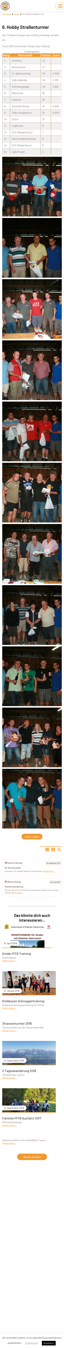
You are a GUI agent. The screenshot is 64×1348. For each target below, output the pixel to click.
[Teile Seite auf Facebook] (53, 849)
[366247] (32, 554)
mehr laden (32, 836)
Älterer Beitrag (14, 882)
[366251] (32, 248)
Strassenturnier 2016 (17, 1023)
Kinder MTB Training (16, 953)
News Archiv (32, 1157)
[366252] (32, 309)
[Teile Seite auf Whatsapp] (47, 849)
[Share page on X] (59, 849)
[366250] (32, 431)
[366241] (32, 676)
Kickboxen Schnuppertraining (23, 1001)
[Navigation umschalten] (60, 6)
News (16, 14)
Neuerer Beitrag (14, 863)
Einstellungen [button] (31, 1343)
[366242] (32, 737)
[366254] (32, 186)
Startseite (6, 14)
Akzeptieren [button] (49, 1343)
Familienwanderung (14, 886)
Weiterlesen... (18, 892)
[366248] (32, 615)
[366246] (32, 492)
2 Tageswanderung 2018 (19, 1071)
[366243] (32, 799)
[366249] (32, 370)
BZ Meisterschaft (13, 868)
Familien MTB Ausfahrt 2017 (21, 1118)
